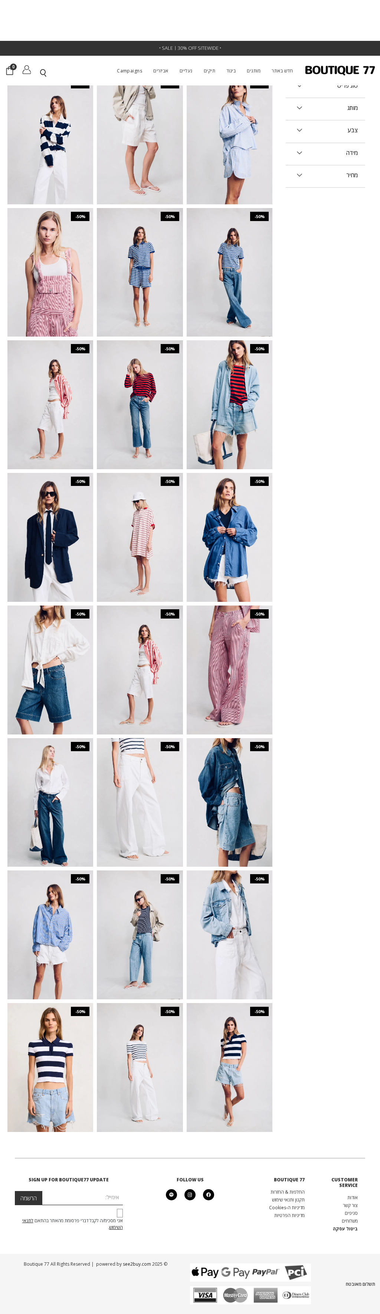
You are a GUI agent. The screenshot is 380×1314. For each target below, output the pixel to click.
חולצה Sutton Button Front (50, 397)
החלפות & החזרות (288, 1192)
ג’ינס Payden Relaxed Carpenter (229, 655)
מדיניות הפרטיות (289, 1215)
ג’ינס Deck (140, 787)
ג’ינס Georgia (140, 920)
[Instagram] (190, 1194)
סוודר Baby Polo (50, 1059)
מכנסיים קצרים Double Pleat (140, 125)
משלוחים (350, 1221)
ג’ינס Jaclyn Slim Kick (139, 390)
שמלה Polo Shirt (140, 529)
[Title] (171, 1194)
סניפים (351, 1213)
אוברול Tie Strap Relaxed (50, 264)
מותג (352, 107)
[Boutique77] (340, 70)
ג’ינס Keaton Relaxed (140, 655)
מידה (352, 152)
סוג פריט (347, 85)
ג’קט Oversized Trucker (229, 926)
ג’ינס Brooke (229, 390)
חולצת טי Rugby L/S (50, 131)
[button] (243, 70)
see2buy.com (136, 1264)
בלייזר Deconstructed (50, 529)
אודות (352, 1197)
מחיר (352, 175)
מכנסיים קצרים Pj (229, 131)
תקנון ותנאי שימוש (288, 1200)
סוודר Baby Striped (140, 1059)
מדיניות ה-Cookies (287, 1207)
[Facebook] (208, 1194)
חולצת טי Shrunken (229, 264)
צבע (353, 130)
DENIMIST (229, 123)
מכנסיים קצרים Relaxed (140, 264)
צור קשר (350, 1205)
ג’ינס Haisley (50, 920)
